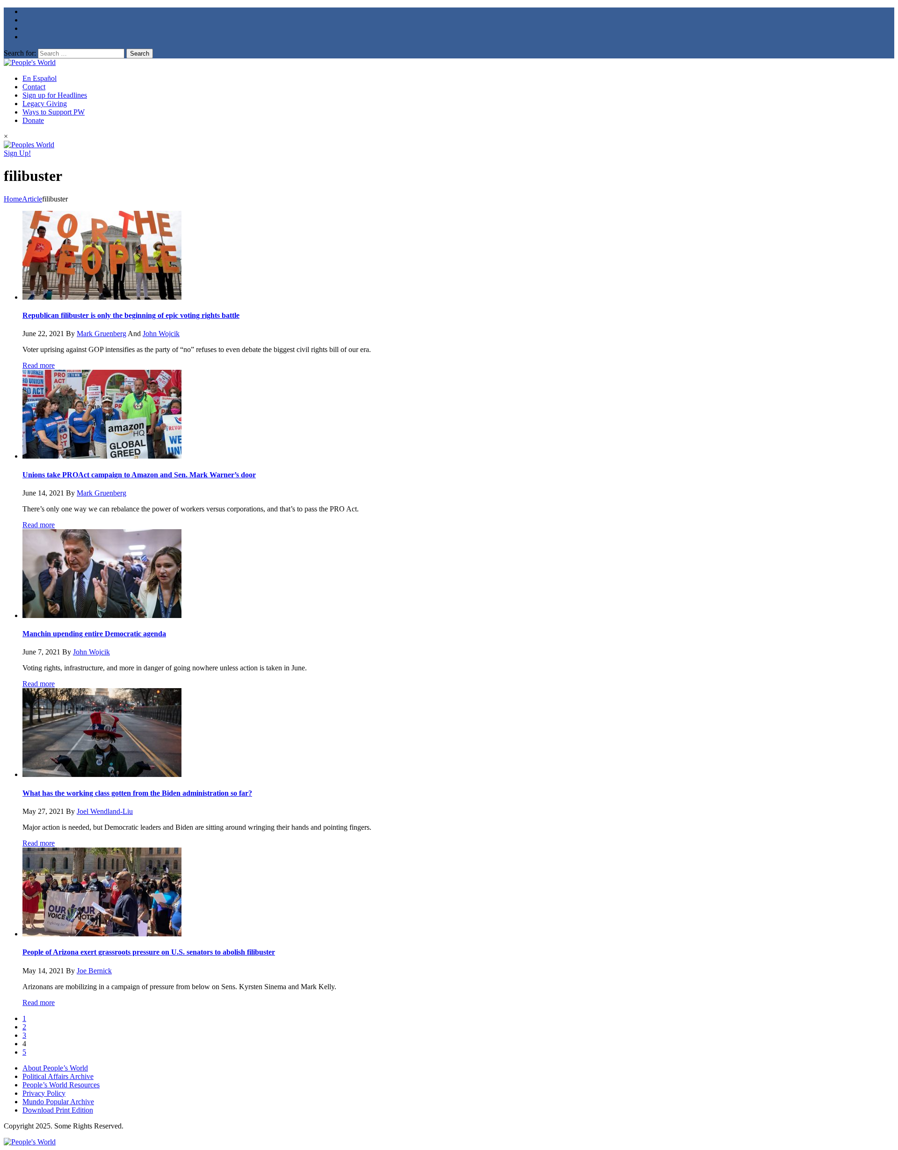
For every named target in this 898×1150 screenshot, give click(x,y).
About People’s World (55, 1068)
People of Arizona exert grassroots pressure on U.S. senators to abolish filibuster (148, 952)
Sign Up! (17, 153)
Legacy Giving (44, 104)
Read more (38, 365)
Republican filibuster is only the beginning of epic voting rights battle (130, 315)
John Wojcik (161, 334)
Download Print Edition (57, 1110)
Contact (33, 87)
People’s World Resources (61, 1085)
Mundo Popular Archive (58, 1102)
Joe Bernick (94, 971)
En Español (39, 78)
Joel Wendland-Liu (105, 811)
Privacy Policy (43, 1093)
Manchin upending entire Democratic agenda (94, 634)
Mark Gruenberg (101, 334)
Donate (33, 120)
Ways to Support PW (53, 112)
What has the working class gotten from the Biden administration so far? (137, 793)
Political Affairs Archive (58, 1076)
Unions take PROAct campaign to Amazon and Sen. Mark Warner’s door (139, 475)
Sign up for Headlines (54, 95)
